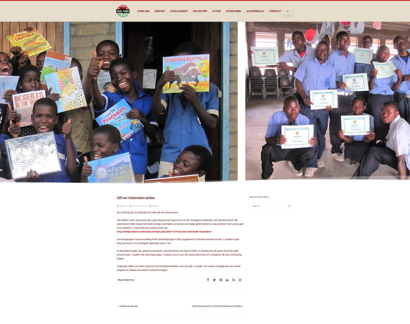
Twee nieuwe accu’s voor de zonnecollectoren (218, 306)
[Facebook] (209, 280)
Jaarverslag (255, 11)
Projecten (200, 11)
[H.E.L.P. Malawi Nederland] (123, 20)
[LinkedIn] (228, 280)
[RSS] (234, 280)
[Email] (241, 280)
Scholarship (179, 11)
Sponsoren (233, 11)
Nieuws (160, 11)
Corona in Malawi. (127, 306)
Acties (216, 11)
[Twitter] (215, 280)
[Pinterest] (222, 280)
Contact (275, 11)
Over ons (143, 11)
